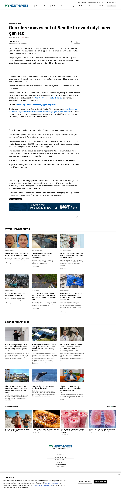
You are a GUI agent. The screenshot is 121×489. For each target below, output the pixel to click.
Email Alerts (60, 462)
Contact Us (60, 455)
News (38, 6)
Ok (119, 474)
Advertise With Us (60, 464)
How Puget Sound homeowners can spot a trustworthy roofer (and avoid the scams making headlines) (44, 348)
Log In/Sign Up (112, 2)
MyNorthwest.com (59, 472)
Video (91, 6)
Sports (46, 6)
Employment (60, 467)
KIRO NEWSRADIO (82, 2)
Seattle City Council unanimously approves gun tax (36, 105)
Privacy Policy (56, 483)
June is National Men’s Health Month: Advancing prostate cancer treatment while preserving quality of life (71, 348)
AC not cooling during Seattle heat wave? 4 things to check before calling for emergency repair (16, 348)
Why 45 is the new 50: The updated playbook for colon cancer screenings (70, 388)
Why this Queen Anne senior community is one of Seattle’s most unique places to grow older (16, 389)
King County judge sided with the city (48, 98)
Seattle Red (100, 2)
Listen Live (101, 6)
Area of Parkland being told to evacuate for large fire (16, 294)
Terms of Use (47, 483)
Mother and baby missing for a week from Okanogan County (16, 254)
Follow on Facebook (60, 457)
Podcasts (82, 6)
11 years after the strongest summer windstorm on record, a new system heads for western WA (44, 296)
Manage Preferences (85, 481)
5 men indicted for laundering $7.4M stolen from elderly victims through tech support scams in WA (71, 296)
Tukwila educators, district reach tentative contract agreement (42, 256)
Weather (63, 6)
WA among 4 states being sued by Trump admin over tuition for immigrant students (71, 256)
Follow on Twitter (60, 459)
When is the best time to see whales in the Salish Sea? (43, 387)
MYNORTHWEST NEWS (15, 23)
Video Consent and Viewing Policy (42, 485)
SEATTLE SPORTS (92, 2)
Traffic (54, 6)
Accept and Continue (100, 481)
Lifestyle (72, 6)
